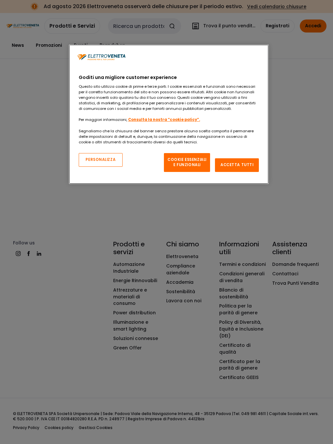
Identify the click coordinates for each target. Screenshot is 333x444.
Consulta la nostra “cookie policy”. (164, 119)
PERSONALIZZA (100, 159)
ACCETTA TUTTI (236, 164)
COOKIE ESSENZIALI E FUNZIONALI (186, 162)
